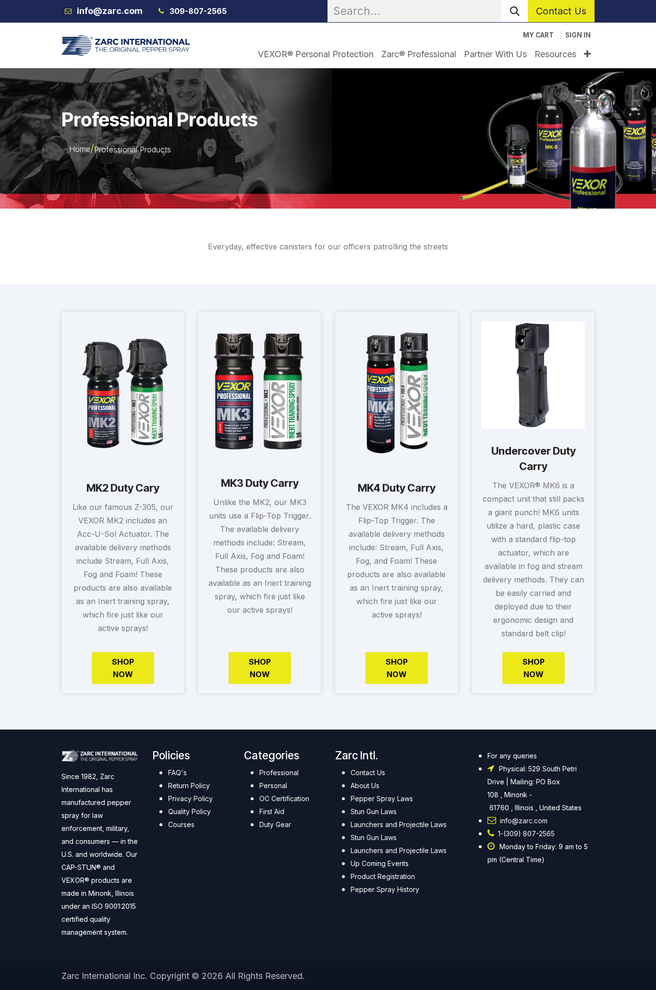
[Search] (515, 11)
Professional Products (132, 149)
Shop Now (123, 668)
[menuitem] (315, 54)
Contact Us (561, 11)
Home (79, 149)
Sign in (578, 35)
